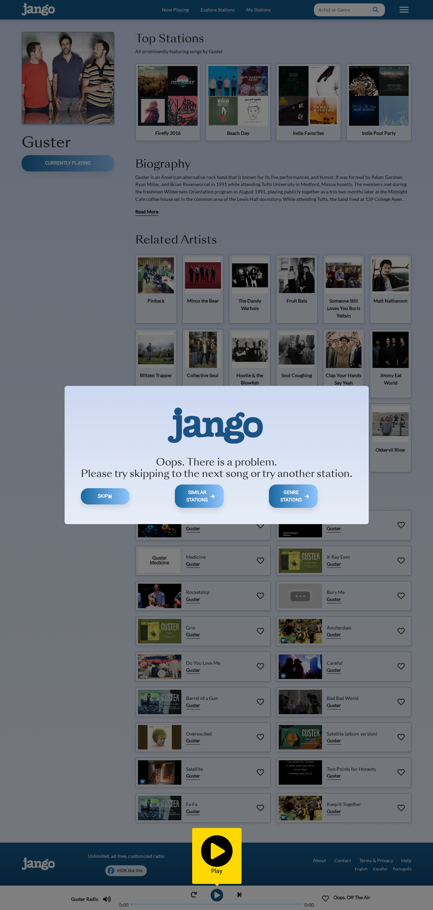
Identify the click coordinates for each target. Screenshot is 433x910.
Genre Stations (291, 496)
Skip (103, 496)
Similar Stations (197, 496)
